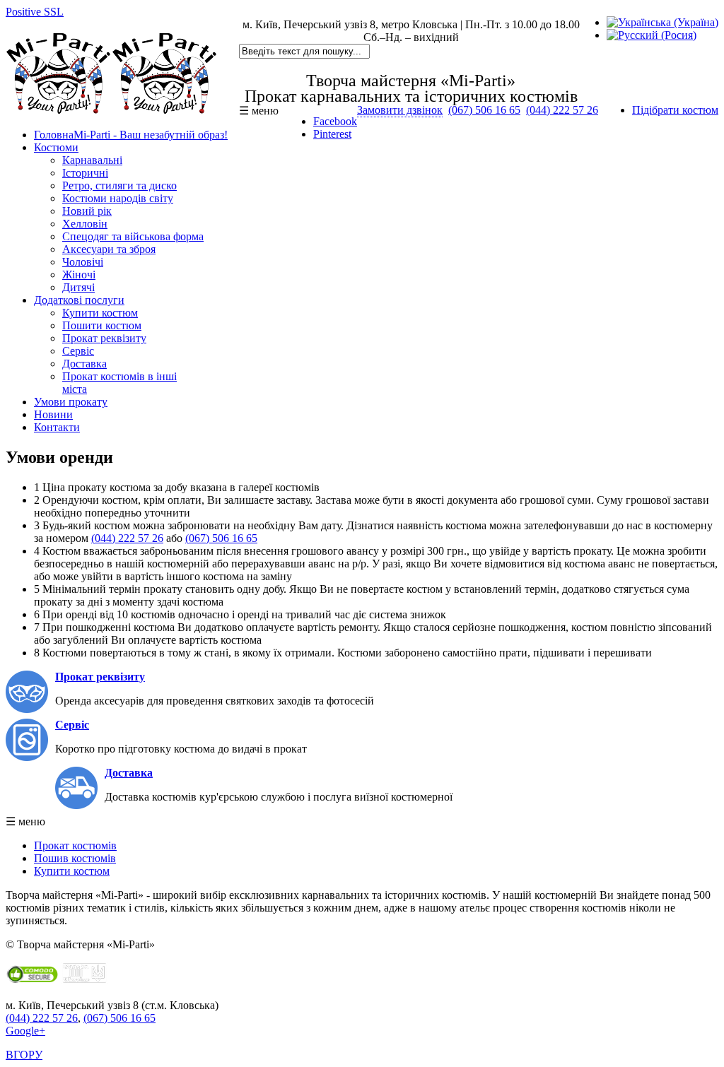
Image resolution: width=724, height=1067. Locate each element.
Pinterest (332, 134)
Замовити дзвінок (400, 110)
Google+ (25, 1031)
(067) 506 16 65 (484, 110)
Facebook (335, 121)
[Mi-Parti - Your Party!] (112, 111)
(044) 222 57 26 (562, 110)
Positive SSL (35, 12)
